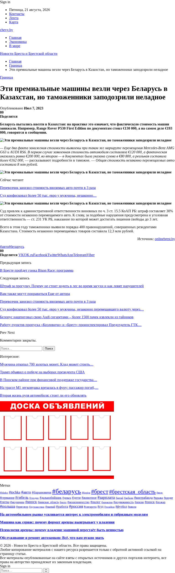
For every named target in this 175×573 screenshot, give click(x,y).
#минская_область (48, 502)
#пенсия (139, 502)
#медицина (17, 502)
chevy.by (6, 30)
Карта (13, 22)
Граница (6, 77)
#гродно (34, 497)
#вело (160, 492)
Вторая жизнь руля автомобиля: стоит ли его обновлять (43, 395)
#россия (76, 506)
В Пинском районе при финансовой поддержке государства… (48, 380)
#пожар (160, 502)
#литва (4, 502)
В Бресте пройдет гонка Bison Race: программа (36, 270)
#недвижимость (123, 502)
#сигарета (90, 506)
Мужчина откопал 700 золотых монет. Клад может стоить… (46, 364)
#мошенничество (78, 502)
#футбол (121, 506)
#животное (89, 497)
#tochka (14, 492)
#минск (31, 502)
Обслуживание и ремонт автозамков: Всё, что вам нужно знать (52, 538)
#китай (119, 497)
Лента (13, 18)
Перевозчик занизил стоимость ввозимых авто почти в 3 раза (48, 188)
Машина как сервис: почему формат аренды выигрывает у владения (57, 522)
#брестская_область (132, 492)
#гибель (21, 497)
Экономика (18, 42)
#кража (158, 497)
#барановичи (41, 492)
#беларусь (16, 247)
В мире (14, 46)
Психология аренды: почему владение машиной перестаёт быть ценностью (62, 530)
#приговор (22, 506)
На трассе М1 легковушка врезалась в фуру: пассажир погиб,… (49, 388)
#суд (100, 506)
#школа (132, 506)
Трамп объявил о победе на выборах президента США (42, 372)
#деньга (66, 497)
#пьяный (50, 506)
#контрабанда (143, 497)
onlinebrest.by (165, 239)
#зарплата (106, 497)
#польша (7, 506)
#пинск (150, 502)
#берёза (86, 492)
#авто (4, 247)
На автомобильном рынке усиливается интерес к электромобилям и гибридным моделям (74, 514)
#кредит (168, 497)
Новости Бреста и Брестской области (28, 54)
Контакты (16, 14)
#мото (63, 502)
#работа (62, 506)
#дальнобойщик (51, 497)
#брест (99, 491)
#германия (7, 497)
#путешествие (36, 506)
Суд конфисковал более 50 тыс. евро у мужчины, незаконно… (48, 195)
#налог (95, 502)
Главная (15, 38)
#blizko (4, 492)
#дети (76, 497)
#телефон (109, 506)
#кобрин (128, 497)
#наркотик (107, 502)
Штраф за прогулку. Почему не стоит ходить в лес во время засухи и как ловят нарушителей (72, 286)
